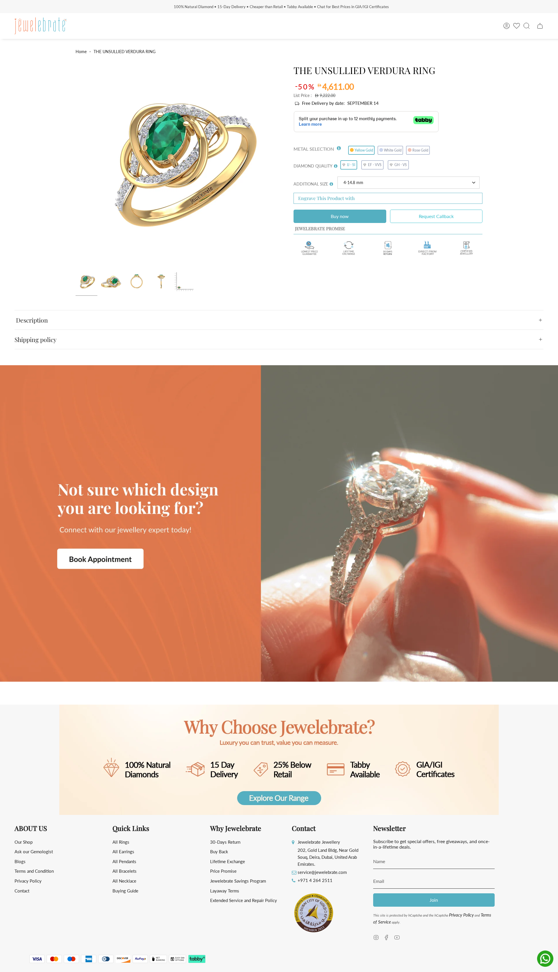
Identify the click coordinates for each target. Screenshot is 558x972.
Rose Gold (420, 150)
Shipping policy (36, 339)
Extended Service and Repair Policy (243, 900)
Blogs (20, 861)
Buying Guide (125, 890)
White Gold (393, 150)
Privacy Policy (28, 880)
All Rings (120, 842)
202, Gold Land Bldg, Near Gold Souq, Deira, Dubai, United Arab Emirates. (328, 857)
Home (81, 51)
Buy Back (219, 851)
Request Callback (436, 216)
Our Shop (24, 842)
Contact (22, 890)
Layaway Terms (224, 890)
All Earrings (123, 851)
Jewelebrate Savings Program (238, 880)
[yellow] (86, 282)
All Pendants (124, 861)
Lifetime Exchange (227, 861)
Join (434, 900)
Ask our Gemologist (34, 851)
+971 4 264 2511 (315, 880)
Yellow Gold (364, 150)
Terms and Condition (34, 871)
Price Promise (223, 871)
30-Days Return (225, 842)
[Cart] (540, 26)
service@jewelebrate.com (322, 872)
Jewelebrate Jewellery (319, 842)
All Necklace (124, 880)
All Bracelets (124, 871)
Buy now (340, 216)
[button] (339, 147)
